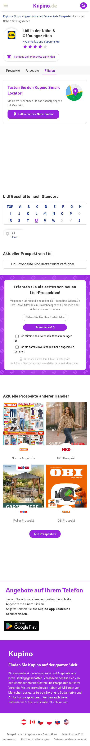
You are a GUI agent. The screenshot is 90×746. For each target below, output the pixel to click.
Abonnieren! (44, 327)
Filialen (50, 70)
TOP (10, 207)
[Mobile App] (21, 626)
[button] (25, 46)
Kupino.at (24, 722)
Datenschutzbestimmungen (70, 739)
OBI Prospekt (66, 494)
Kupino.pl (49, 722)
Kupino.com (66, 722)
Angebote (32, 70)
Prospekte (13, 70)
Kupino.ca (32, 722)
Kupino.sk (58, 722)
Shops (17, 16)
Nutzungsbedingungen (35, 739)
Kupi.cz (41, 722)
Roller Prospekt (23, 494)
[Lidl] (11, 36)
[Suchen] (83, 5)
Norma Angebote (23, 432)
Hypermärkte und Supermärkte (41, 41)
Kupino (7, 16)
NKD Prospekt (66, 432)
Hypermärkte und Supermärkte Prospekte (47, 16)
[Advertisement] (45, 158)
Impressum (9, 739)
